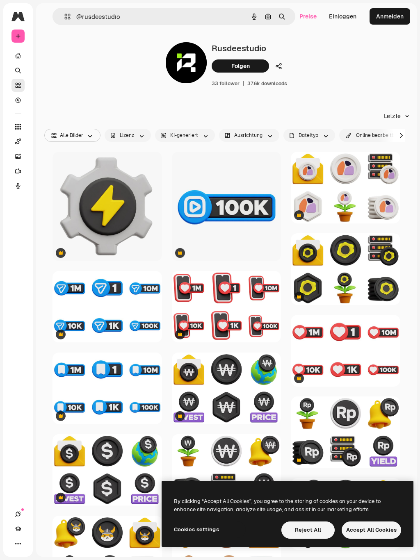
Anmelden (390, 16)
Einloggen (342, 16)
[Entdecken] (18, 100)
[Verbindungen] (18, 514)
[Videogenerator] (18, 171)
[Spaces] (18, 141)
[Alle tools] (18, 126)
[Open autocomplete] (64, 17)
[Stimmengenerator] (18, 185)
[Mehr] (18, 543)
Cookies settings (196, 529)
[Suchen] (18, 70)
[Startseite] (18, 55)
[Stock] (18, 85)
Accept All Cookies (371, 529)
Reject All (308, 529)
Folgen (240, 66)
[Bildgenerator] (18, 156)
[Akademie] (18, 528)
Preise (308, 16)
